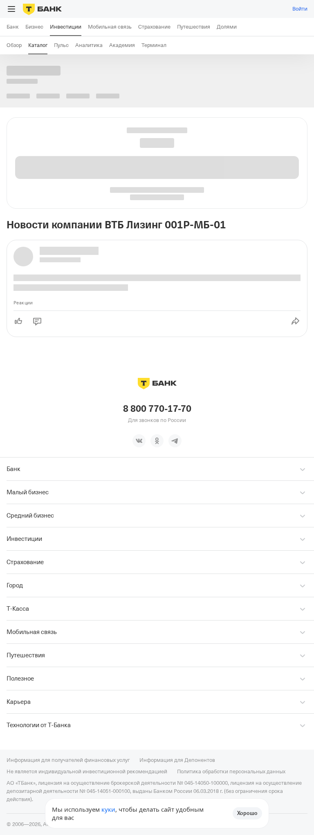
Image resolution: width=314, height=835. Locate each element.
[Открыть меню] (11, 9)
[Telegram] (175, 440)
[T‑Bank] (42, 9)
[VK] (139, 440)
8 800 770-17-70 (157, 409)
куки (108, 809)
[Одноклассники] (157, 440)
